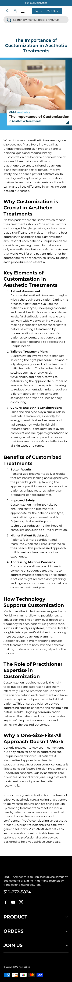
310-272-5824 (17, 891)
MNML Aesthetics (20, 967)
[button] (15, 11)
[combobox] (36, 19)
